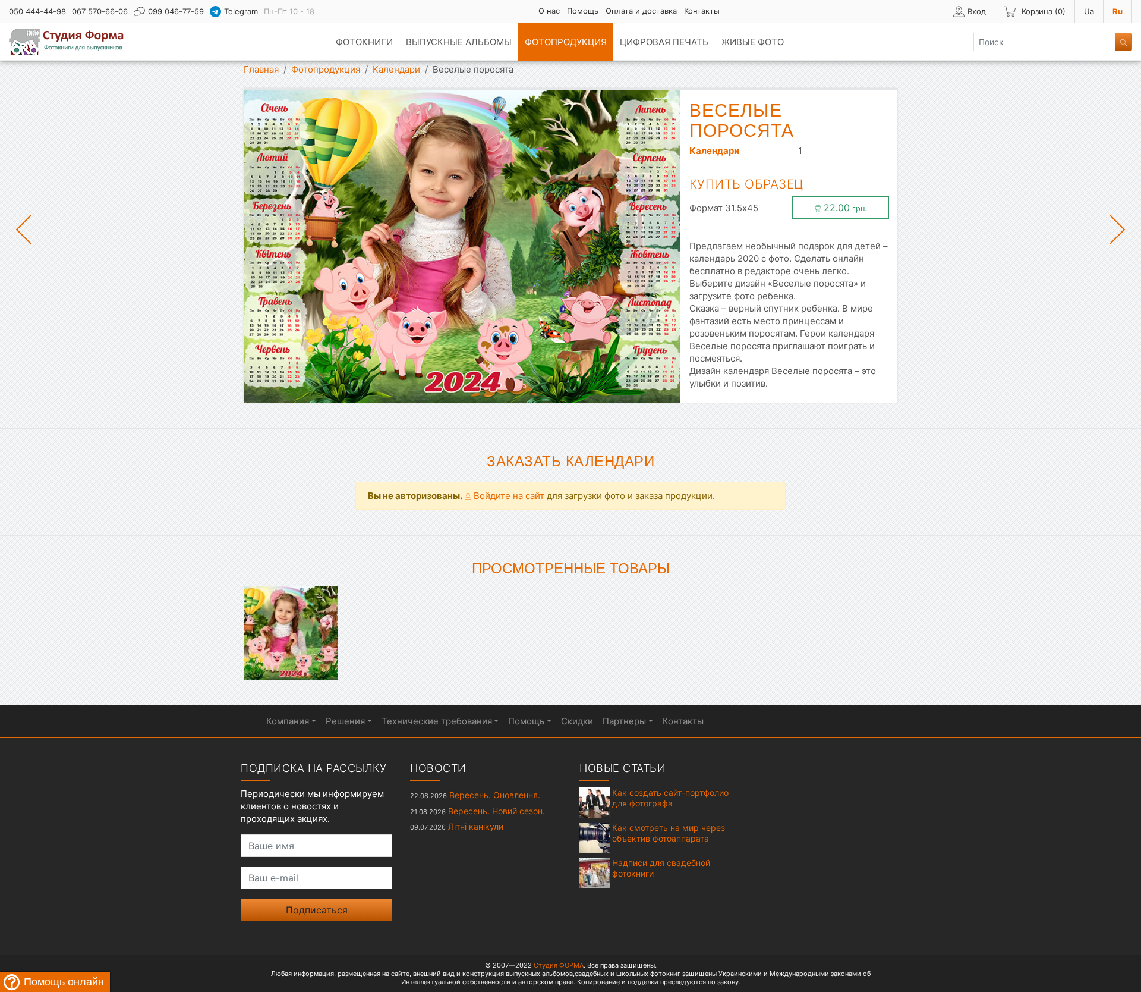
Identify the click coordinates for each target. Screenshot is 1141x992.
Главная (261, 69)
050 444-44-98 (37, 11)
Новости (438, 768)
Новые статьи (622, 768)
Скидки (577, 721)
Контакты (702, 10)
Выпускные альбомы (459, 42)
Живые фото (752, 42)
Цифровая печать (664, 42)
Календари (396, 69)
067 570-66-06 (100, 11)
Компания (287, 721)
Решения (345, 721)
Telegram (241, 11)
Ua (1089, 11)
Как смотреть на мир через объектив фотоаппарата (668, 833)
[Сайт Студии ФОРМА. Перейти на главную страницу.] (73, 42)
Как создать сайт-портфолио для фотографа (670, 797)
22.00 (844, 208)
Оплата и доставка (641, 10)
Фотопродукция (566, 42)
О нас (549, 10)
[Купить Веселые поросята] (291, 632)
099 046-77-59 (176, 11)
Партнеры (624, 721)
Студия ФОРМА (559, 965)
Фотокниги (364, 42)
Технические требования (437, 721)
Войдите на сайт (507, 495)
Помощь (582, 10)
